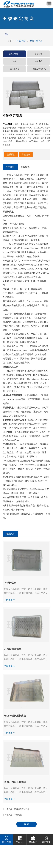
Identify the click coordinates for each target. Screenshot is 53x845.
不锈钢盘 (18, 815)
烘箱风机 (38, 61)
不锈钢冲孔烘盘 (12, 649)
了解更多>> (9, 600)
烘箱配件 (38, 54)
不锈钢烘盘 (10, 582)
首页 (9, 41)
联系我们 (11, 154)
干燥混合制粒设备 (38, 69)
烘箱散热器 (14, 69)
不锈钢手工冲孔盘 (21, 809)
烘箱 (14, 61)
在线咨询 (25, 154)
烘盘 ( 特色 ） (36, 41)
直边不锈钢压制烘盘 (15, 782)
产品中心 (20, 41)
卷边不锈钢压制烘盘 (15, 715)
